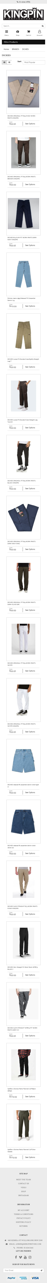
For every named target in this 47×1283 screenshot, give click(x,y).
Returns (23, 1226)
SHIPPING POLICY (23, 1222)
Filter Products (11, 42)
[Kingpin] (23, 12)
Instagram (23, 1195)
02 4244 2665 (24, 2)
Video (23, 1187)
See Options (30, 124)
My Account (23, 1210)
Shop (23, 1191)
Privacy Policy (24, 1218)
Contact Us (23, 1183)
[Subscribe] (41, 1270)
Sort (19, 61)
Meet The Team (23, 1179)
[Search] (42, 26)
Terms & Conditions (23, 1214)
